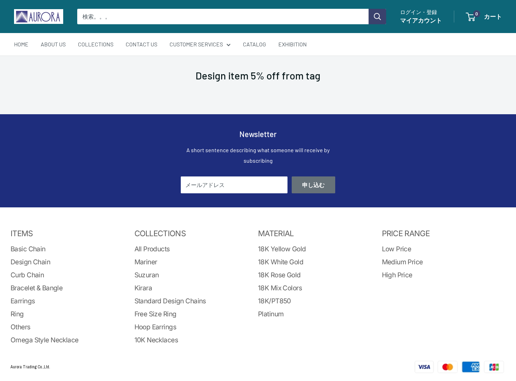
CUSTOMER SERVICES (196, 44)
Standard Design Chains (170, 301)
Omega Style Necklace (44, 340)
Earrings (23, 301)
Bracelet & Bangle (36, 288)
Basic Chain (28, 249)
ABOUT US (53, 44)
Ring (17, 314)
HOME (21, 44)
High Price (397, 275)
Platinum (271, 314)
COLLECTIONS (95, 44)
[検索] (377, 16)
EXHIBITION (292, 44)
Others (21, 327)
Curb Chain (27, 275)
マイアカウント (421, 20)
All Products (152, 249)
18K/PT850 (274, 301)
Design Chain (30, 262)
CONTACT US (141, 44)
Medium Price (402, 262)
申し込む (313, 184)
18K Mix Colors (280, 288)
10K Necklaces (156, 340)
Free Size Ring (155, 314)
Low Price (396, 249)
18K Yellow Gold (282, 249)
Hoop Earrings (155, 327)
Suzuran (146, 275)
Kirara (143, 288)
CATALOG (254, 44)
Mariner (145, 262)
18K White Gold (280, 262)
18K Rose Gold (279, 275)
